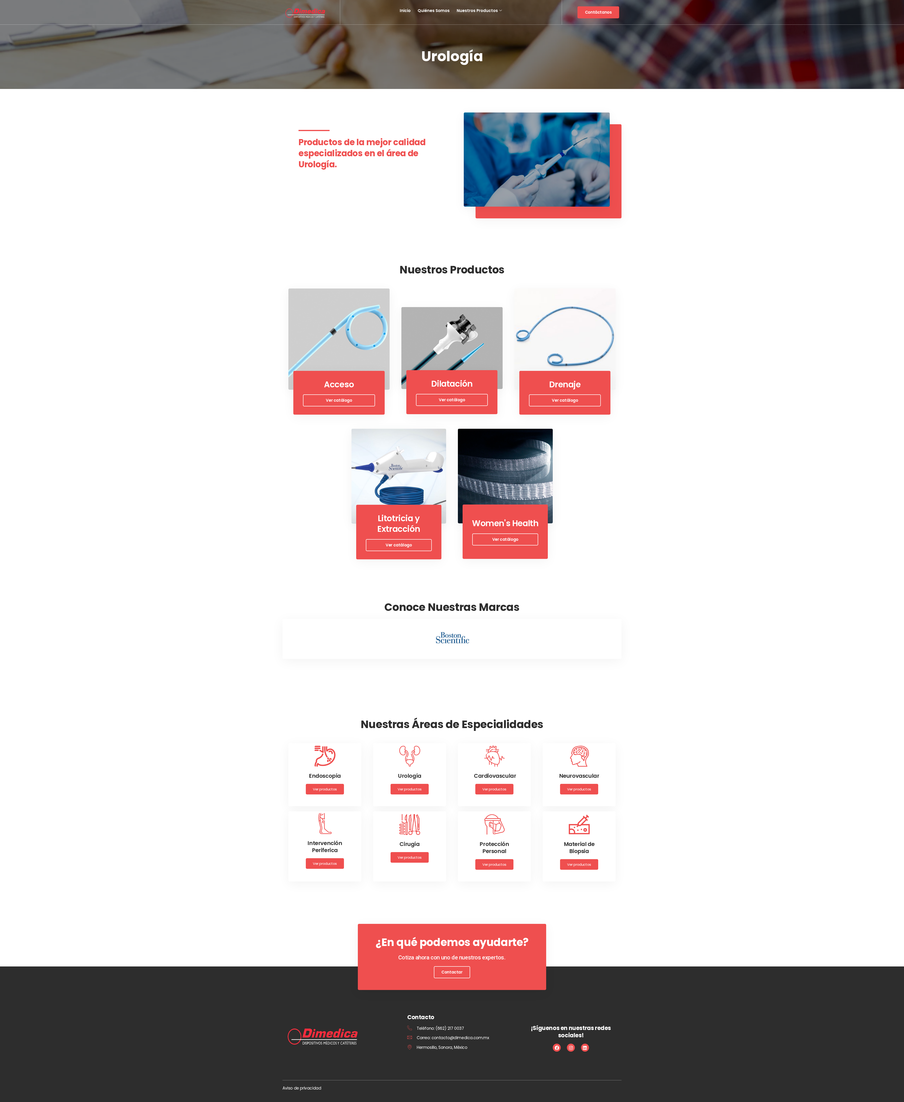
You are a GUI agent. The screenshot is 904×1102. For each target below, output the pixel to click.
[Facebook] (557, 1048)
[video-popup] (537, 159)
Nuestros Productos (477, 10)
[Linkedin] (585, 1048)
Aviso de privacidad (301, 1088)
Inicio (405, 10)
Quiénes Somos (434, 10)
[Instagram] (571, 1048)
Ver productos (325, 789)
